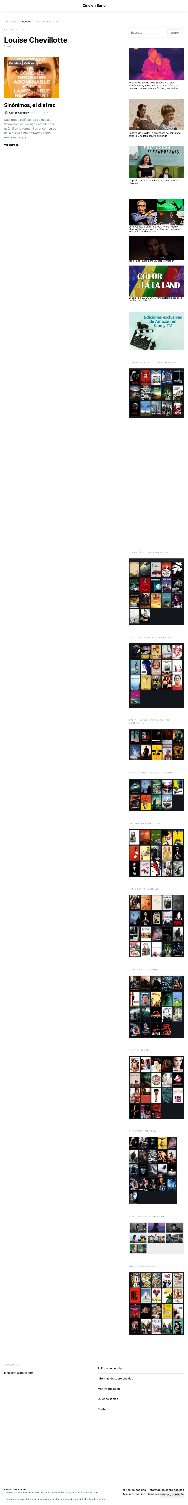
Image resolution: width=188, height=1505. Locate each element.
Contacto (104, 1409)
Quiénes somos (108, 1399)
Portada (26, 21)
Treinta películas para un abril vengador (151, 260)
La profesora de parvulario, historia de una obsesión (153, 182)
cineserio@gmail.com (19, 1373)
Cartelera (15, 63)
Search (175, 32)
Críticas (29, 63)
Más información (109, 1389)
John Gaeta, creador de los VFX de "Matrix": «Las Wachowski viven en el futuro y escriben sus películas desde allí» (155, 229)
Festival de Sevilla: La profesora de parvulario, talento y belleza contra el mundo (155, 134)
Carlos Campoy (19, 112)
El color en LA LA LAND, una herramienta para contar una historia (155, 299)
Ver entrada (11, 144)
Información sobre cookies (115, 1378)
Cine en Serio (94, 5)
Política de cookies (95, 1499)
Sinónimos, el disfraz (29, 105)
